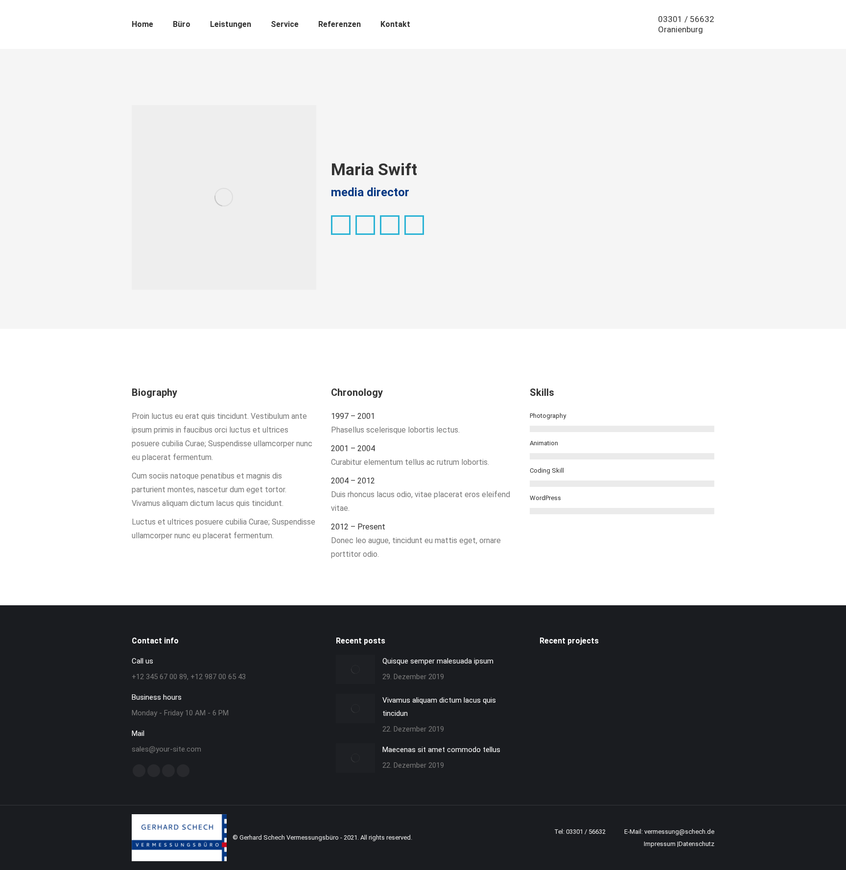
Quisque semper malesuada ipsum (438, 661)
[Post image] (355, 669)
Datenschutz (696, 843)
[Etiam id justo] (588, 662)
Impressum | (661, 843)
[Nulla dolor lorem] (545, 662)
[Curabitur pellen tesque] (598, 662)
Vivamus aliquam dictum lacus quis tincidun (439, 707)
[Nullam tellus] (555, 662)
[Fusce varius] (566, 662)
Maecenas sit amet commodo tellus (441, 749)
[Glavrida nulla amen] (577, 662)
